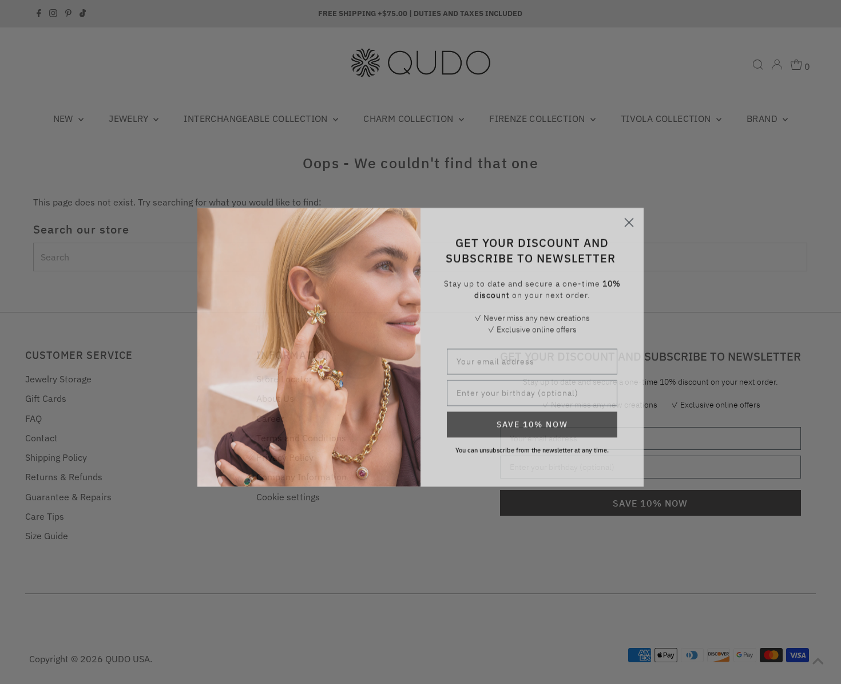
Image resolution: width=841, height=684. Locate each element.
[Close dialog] (629, 217)
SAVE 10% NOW (532, 419)
